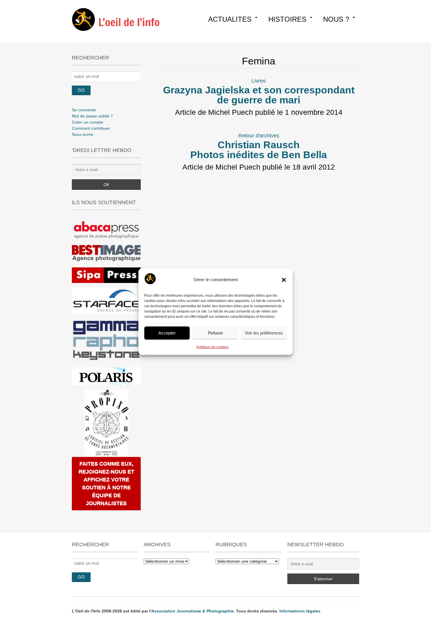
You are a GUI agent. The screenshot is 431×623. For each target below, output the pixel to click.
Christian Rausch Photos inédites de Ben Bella (258, 149)
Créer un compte (87, 122)
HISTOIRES (287, 19)
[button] (284, 280)
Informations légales (299, 611)
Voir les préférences (264, 332)
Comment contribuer (91, 128)
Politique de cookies (212, 347)
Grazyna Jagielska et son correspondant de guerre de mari (258, 94)
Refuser (215, 332)
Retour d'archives (258, 136)
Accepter (167, 332)
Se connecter (84, 109)
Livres (259, 81)
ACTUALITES (230, 19)
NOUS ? (336, 19)
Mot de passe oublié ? (92, 116)
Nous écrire (82, 134)
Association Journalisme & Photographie (192, 611)
